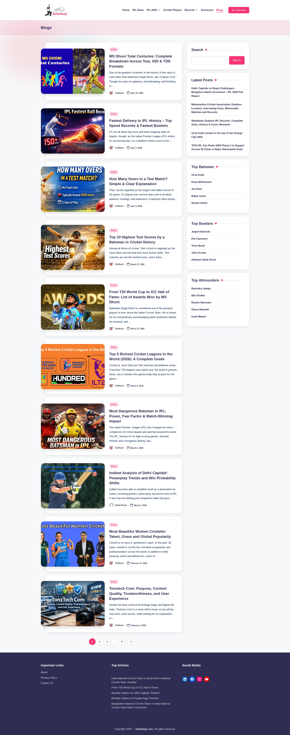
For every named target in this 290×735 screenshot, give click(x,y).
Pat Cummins (199, 238)
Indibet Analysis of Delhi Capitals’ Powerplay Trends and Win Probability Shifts (142, 478)
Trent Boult (198, 245)
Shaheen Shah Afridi (203, 259)
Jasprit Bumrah (200, 231)
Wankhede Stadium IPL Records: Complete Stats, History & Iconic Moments (217, 122)
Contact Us (47, 683)
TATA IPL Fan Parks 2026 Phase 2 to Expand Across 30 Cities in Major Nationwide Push (217, 147)
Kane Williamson (201, 182)
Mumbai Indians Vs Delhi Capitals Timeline (135, 693)
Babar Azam (198, 196)
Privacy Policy (49, 677)
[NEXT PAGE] (130, 641)
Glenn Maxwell (200, 309)
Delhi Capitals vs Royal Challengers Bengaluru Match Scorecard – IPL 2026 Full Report (217, 92)
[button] (238, 10)
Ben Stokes (198, 295)
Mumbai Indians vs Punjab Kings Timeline (134, 698)
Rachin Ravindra (201, 302)
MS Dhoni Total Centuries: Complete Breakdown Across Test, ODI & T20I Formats (140, 61)
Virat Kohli (197, 175)
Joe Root (196, 189)
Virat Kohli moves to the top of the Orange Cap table (216, 135)
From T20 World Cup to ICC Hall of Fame (134, 687)
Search (197, 50)
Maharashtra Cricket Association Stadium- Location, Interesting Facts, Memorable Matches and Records (216, 108)
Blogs (114, 49)
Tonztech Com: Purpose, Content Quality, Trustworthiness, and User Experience (139, 593)
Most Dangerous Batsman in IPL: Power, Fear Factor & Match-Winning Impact (141, 416)
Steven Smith (199, 203)
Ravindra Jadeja (201, 288)
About (44, 672)
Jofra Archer (198, 252)
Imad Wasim (198, 316)
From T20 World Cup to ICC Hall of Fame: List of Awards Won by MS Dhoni (139, 297)
